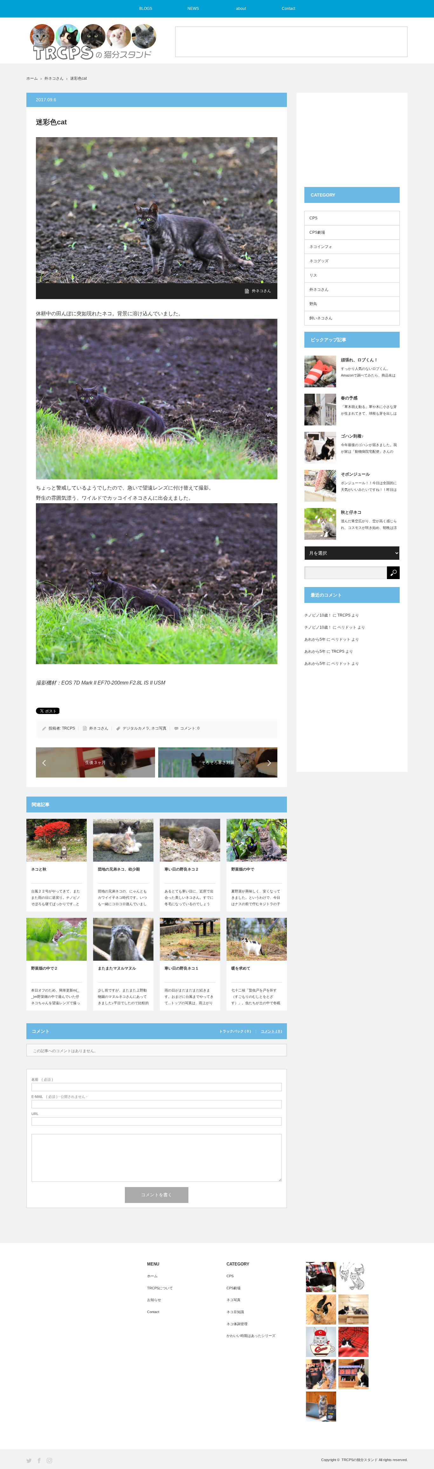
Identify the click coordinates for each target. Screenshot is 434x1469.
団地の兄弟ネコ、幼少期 (119, 869)
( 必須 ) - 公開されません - (59, 1096)
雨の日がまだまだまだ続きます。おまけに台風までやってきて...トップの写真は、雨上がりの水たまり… (189, 999)
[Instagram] (49, 1460)
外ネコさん (54, 78)
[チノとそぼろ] (353, 1309)
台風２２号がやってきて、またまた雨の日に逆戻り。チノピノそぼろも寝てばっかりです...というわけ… (55, 900)
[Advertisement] (291, 41)
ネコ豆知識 (235, 1312)
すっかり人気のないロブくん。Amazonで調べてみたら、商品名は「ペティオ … (368, 375)
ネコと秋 (38, 869)
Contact (288, 8)
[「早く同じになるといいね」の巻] (353, 1277)
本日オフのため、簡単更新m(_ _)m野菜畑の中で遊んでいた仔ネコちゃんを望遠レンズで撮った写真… (55, 999)
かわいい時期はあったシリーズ (251, 1336)
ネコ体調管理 (237, 1324)
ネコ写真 (158, 728)
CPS (313, 218)
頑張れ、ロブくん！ (359, 359)
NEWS (193, 8)
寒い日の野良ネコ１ (182, 968)
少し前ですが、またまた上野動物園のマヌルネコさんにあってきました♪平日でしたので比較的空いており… (123, 999)
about (241, 8)
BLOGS (145, 8)
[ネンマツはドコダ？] (321, 1374)
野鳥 (313, 304)
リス (313, 275)
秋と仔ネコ (351, 512)
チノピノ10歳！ (318, 615)
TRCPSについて (160, 1288)
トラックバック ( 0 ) (235, 1031)
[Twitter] (29, 1460)
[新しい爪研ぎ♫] (353, 1374)
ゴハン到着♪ (352, 436)
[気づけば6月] (321, 1407)
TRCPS (68, 728)
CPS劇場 (317, 232)
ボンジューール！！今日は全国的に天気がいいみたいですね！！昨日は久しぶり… (369, 489)
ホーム (152, 1276)
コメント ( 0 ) (271, 1031)
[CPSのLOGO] (321, 1342)
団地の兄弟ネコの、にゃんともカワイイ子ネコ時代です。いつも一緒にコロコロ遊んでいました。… (122, 900)
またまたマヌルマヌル (117, 968)
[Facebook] (39, 1460)
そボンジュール (355, 474)
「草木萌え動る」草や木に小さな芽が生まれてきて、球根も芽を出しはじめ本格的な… (369, 413)
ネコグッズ (319, 261)
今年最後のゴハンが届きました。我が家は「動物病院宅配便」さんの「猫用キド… (369, 451)
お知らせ (154, 1300)
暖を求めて (240, 968)
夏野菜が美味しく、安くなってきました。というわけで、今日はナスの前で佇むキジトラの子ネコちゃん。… (255, 900)
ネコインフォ (320, 246)
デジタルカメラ (136, 728)
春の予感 (349, 398)
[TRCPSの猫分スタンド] (93, 44)
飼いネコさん (320, 318)
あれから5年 (315, 639)
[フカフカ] (353, 1342)
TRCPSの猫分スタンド (360, 1460)
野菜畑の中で (242, 869)
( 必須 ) (42, 1079)
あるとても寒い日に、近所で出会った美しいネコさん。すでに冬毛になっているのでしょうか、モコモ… (189, 900)
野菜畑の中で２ (44, 968)
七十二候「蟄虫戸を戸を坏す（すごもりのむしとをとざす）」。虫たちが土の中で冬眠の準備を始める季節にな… (255, 999)
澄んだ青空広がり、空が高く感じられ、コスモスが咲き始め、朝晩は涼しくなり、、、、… (369, 527)
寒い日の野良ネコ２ (182, 869)
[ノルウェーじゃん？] (321, 1277)
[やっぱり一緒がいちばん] (321, 1309)
